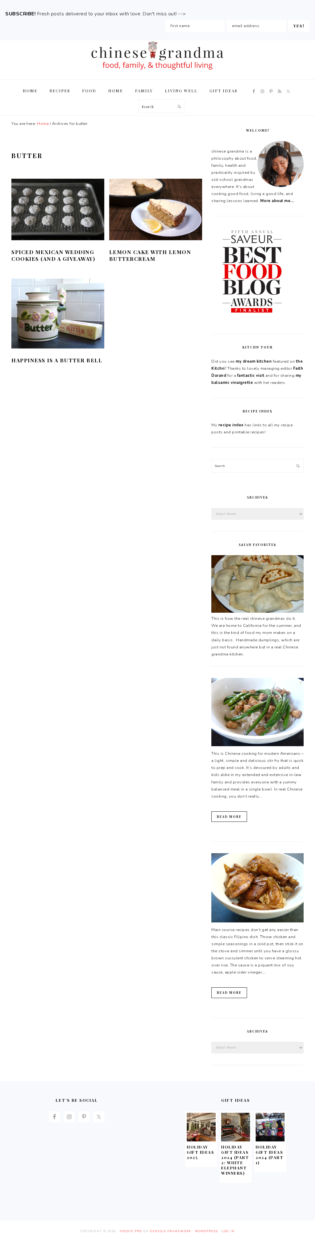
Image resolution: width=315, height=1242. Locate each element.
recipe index (231, 425)
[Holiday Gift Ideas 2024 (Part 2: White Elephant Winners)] (235, 1140)
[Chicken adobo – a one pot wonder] (257, 921)
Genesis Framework (170, 1231)
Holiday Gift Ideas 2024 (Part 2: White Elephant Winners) (235, 1159)
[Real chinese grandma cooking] (257, 611)
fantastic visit (251, 375)
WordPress (206, 1231)
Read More (229, 816)
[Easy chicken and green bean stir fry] (257, 745)
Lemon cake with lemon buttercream (150, 255)
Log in (228, 1231)
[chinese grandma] (157, 71)
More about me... (277, 201)
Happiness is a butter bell (56, 360)
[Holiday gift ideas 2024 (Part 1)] (270, 1140)
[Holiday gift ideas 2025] (201, 1140)
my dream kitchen (254, 361)
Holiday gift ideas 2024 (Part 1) (269, 1154)
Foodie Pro (131, 1231)
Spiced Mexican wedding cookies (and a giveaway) (53, 255)
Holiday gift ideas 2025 (200, 1152)
